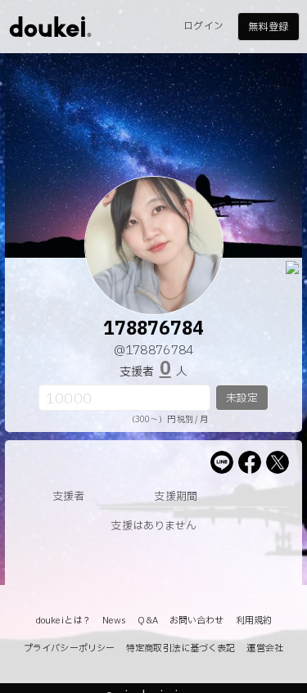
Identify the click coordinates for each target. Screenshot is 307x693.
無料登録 (267, 27)
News (114, 621)
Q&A (147, 621)
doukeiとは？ (63, 621)
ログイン (203, 26)
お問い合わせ (196, 621)
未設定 (242, 398)
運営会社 (264, 648)
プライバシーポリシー (69, 648)
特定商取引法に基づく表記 (180, 648)
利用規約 (254, 621)
